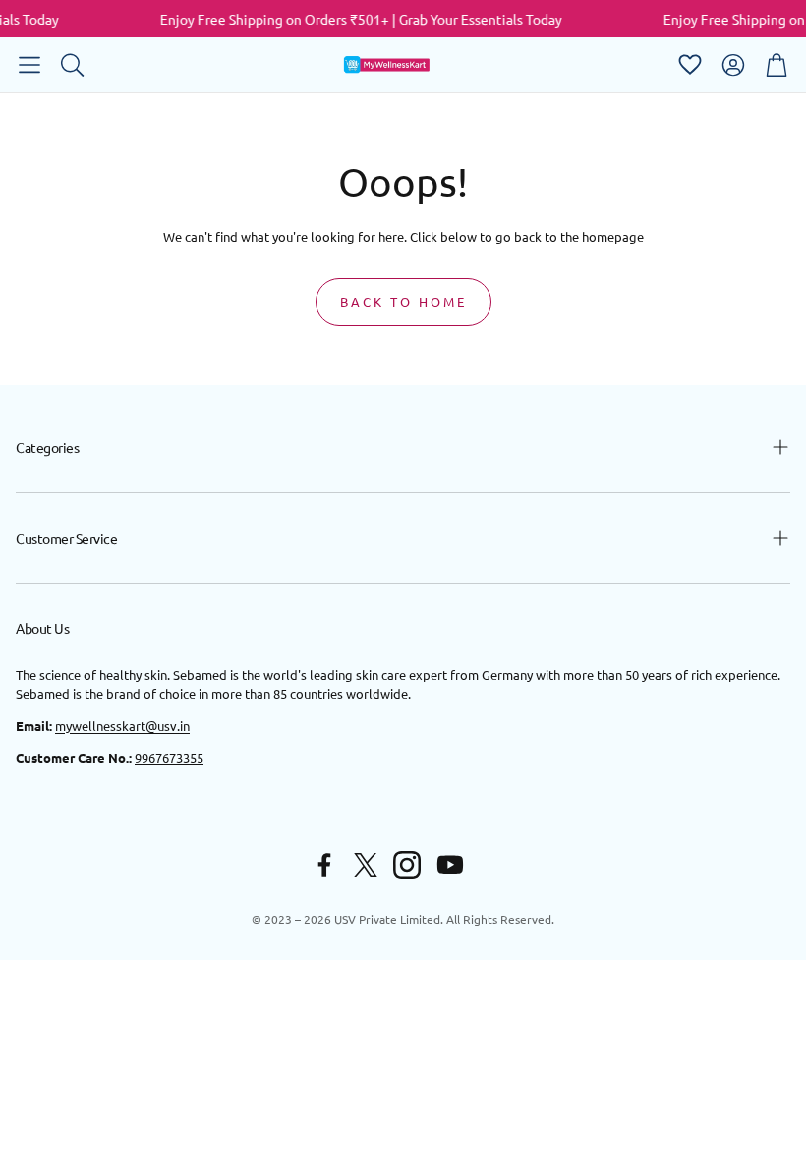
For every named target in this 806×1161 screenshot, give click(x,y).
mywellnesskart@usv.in (122, 725)
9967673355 (169, 757)
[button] (29, 65)
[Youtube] (450, 865)
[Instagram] (407, 865)
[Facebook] (324, 865)
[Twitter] (365, 865)
